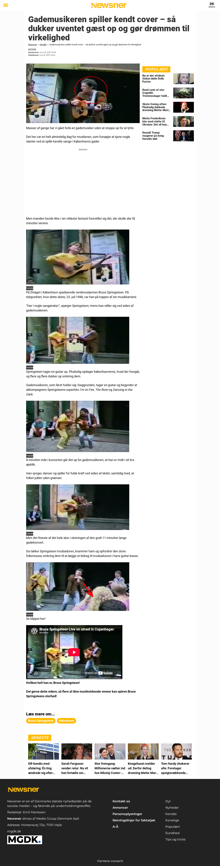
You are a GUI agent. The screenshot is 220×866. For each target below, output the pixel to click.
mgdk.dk (14, 831)
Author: (32, 49)
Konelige (172, 820)
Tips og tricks (175, 839)
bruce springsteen (41, 720)
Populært (172, 827)
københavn (66, 720)
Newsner (32, 44)
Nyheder (172, 808)
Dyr (168, 801)
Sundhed (172, 833)
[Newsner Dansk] (108, 5)
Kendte (43, 44)
